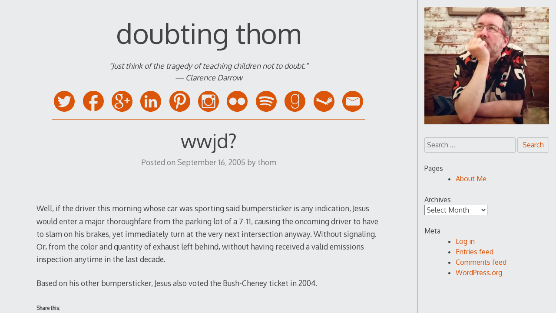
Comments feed (481, 262)
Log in (465, 241)
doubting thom (208, 32)
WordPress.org (479, 272)
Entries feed (474, 251)
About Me (471, 178)
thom (267, 162)
